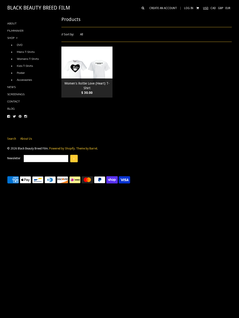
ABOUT (12, 23)
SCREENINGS (16, 94)
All (81, 34)
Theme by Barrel (86, 148)
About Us (26, 138)
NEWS (11, 87)
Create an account (163, 8)
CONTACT (13, 101)
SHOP (11, 38)
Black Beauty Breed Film (38, 8)
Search (12, 138)
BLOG (11, 108)
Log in (188, 8)
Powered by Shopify (62, 148)
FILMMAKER (15, 30)
